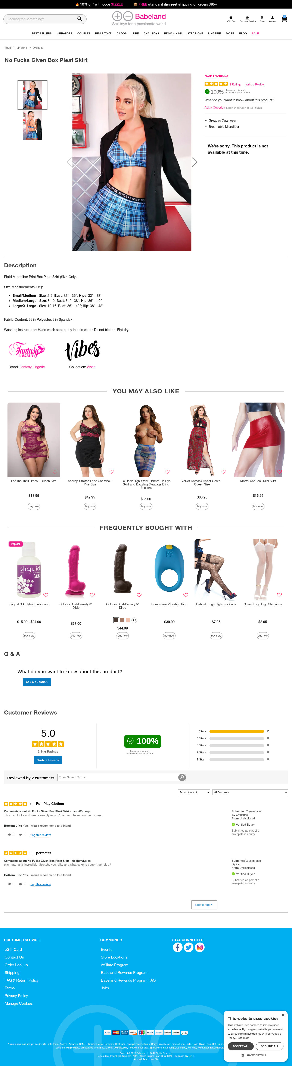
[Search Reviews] (182, 777)
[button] (194, 162)
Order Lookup (16, 965)
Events (106, 949)
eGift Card (13, 949)
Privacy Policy (16, 995)
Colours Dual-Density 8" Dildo (75, 606)
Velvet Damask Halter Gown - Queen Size (202, 482)
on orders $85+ (175, 4)
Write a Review (255, 84)
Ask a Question (215, 107)
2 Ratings (235, 84)
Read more (242, 1038)
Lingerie (21, 47)
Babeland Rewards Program (124, 972)
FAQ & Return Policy (22, 980)
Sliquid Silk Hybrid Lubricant (29, 604)
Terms (10, 988)
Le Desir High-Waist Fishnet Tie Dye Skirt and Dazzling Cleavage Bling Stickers (146, 484)
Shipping (12, 972)
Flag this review (41, 835)
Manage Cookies (19, 1003)
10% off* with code (99, 4)
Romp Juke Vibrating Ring (169, 604)
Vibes (91, 367)
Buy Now (34, 506)
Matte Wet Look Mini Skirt (258, 481)
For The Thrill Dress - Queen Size (33, 481)
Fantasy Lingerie (32, 367)
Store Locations (114, 957)
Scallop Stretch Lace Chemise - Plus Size (90, 482)
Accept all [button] (241, 1046)
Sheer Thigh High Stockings (263, 604)
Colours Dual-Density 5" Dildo (122, 606)
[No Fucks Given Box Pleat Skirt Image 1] (131, 162)
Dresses (38, 47)
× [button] (283, 1015)
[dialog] (256, 1036)
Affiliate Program (114, 965)
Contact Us (14, 957)
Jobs (105, 988)
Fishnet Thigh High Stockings (216, 604)
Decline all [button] (270, 1046)
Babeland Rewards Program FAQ (128, 980)
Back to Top (202, 904)
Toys (8, 47)
